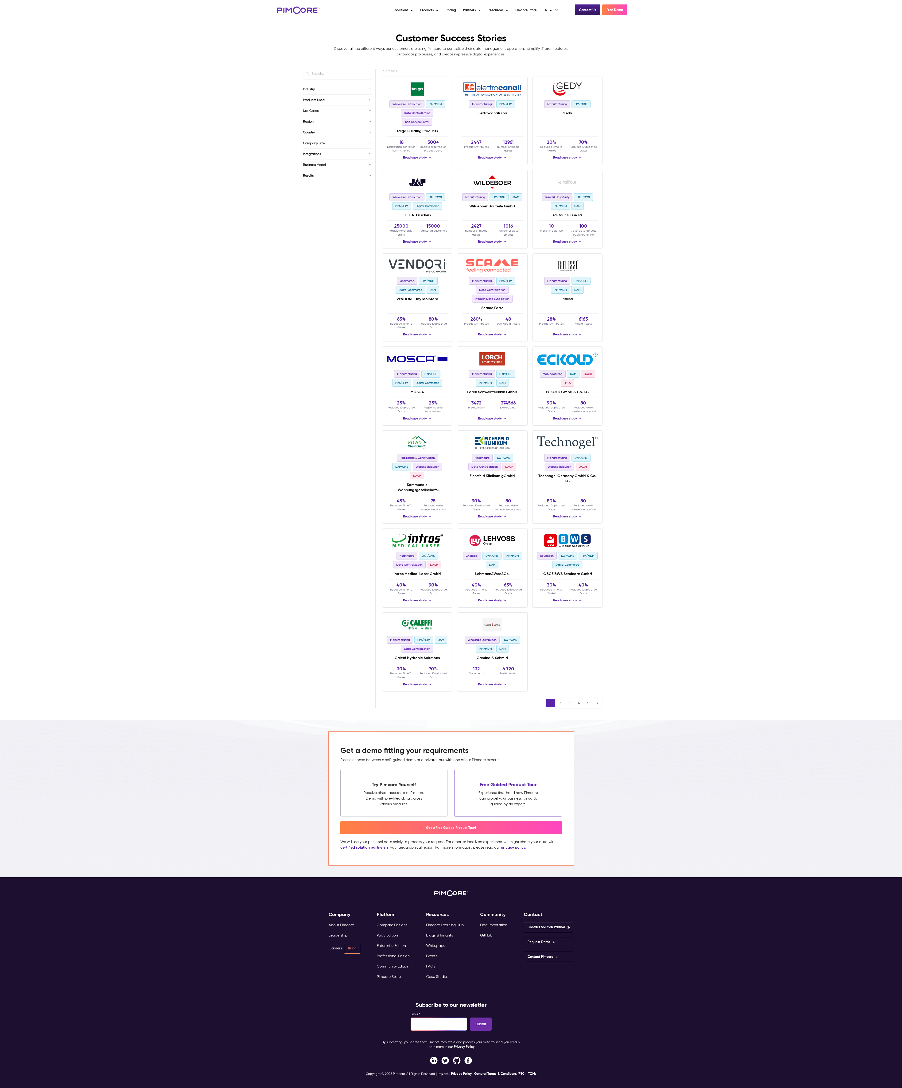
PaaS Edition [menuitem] (387, 935)
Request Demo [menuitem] (539, 942)
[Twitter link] (445, 1060)
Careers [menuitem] (335, 948)
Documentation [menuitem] (493, 925)
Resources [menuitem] (437, 914)
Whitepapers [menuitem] (437, 945)
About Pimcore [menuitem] (341, 925)
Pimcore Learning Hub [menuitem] (445, 925)
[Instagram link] (457, 1060)
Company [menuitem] (339, 914)
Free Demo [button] (615, 10)
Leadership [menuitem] (338, 935)
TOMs (532, 1074)
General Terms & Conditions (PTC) (499, 1074)
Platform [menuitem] (386, 914)
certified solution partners (362, 847)
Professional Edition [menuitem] (393, 956)
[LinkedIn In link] (468, 1060)
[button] (450, 10)
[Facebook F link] (434, 1060)
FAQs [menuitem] (430, 966)
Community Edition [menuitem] (393, 966)
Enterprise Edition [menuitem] (391, 945)
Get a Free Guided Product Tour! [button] (451, 828)
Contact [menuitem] (533, 914)
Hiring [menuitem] (352, 948)
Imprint (443, 1074)
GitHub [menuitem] (486, 935)
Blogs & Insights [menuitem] (439, 935)
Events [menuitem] (431, 956)
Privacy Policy (464, 1047)
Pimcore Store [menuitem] (389, 976)
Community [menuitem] (493, 914)
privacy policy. (513, 847)
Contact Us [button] (587, 10)
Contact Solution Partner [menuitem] (546, 927)
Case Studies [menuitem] (437, 976)
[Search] (557, 9)
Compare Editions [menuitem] (392, 925)
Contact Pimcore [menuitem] (540, 957)
